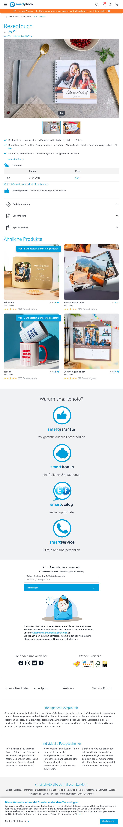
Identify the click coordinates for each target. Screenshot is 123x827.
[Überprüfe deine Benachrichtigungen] (110, 4)
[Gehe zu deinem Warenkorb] (116, 4)
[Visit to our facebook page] (21, 663)
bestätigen (32, 587)
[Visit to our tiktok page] (41, 663)
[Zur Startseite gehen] (21, 4)
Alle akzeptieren (108, 821)
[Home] (4, 17)
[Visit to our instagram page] (27, 663)
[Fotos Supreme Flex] (91, 272)
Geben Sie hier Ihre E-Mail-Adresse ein (46, 576)
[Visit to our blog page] (34, 663)
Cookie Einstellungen (15, 821)
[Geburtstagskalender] (91, 341)
